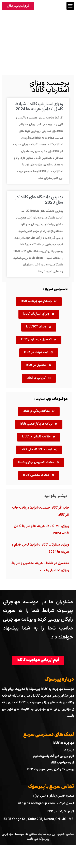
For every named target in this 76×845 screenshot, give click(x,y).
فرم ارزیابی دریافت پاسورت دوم (53, 756)
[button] (70, 6)
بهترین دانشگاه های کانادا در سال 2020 (39, 200)
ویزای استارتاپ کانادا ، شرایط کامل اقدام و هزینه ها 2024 (39, 107)
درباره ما (69, 749)
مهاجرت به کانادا (63, 743)
